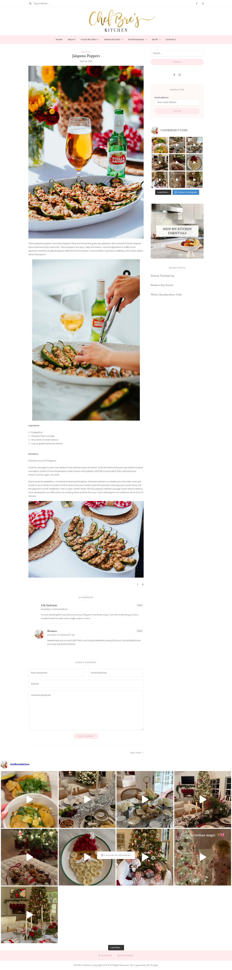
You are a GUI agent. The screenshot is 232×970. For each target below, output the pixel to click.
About (72, 39)
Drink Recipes (112, 39)
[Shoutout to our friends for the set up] (160, 180)
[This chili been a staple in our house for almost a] (160, 145)
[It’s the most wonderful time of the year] (194, 180)
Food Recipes (89, 39)
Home (59, 39)
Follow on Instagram (187, 192)
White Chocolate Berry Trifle (166, 294)
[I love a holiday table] (160, 162)
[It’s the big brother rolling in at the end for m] (177, 180)
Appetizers (85, 51)
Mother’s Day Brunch (162, 285)
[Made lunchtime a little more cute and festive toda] (194, 145)
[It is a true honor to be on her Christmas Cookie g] (177, 162)
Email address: (162, 97)
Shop (155, 39)
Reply (139, 605)
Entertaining (136, 39)
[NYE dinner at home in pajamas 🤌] (177, 145)
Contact (171, 39)
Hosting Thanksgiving (162, 275)
